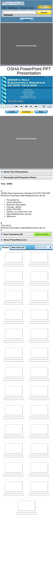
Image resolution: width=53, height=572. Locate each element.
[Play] (26, 106)
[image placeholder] (13, 257)
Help (4, 8)
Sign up (23, 8)
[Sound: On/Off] (44, 106)
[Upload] (26, 19)
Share (41, 112)
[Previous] (21, 106)
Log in (30, 8)
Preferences (13, 8)
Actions (12, 112)
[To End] (36, 106)
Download (26, 112)
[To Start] (16, 106)
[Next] (31, 106)
